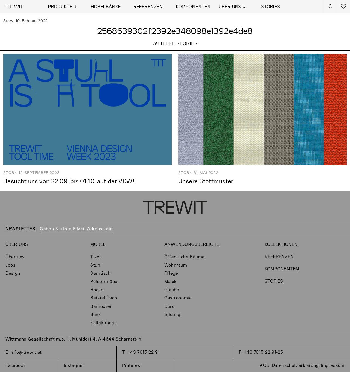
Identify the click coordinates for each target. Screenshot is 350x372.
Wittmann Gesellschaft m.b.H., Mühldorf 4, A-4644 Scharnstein (73, 339)
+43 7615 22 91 (144, 352)
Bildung (172, 314)
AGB (265, 365)
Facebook (15, 365)
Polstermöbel (104, 281)
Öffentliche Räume (184, 257)
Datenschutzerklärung (295, 365)
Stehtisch (100, 273)
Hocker (97, 290)
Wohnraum (175, 265)
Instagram (74, 365)
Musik (170, 281)
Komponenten (193, 7)
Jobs (10, 265)
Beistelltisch (103, 298)
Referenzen (148, 7)
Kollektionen (103, 323)
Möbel (98, 244)
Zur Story (175, 50)
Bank (95, 314)
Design (12, 273)
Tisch (96, 257)
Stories (270, 7)
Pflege (171, 273)
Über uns (16, 244)
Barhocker (101, 306)
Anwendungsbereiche (191, 244)
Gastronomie (178, 298)
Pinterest (132, 365)
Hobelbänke (106, 7)
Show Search (330, 6)
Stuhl (95, 265)
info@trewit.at (26, 352)
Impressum (333, 365)
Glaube (171, 290)
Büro (169, 306)
